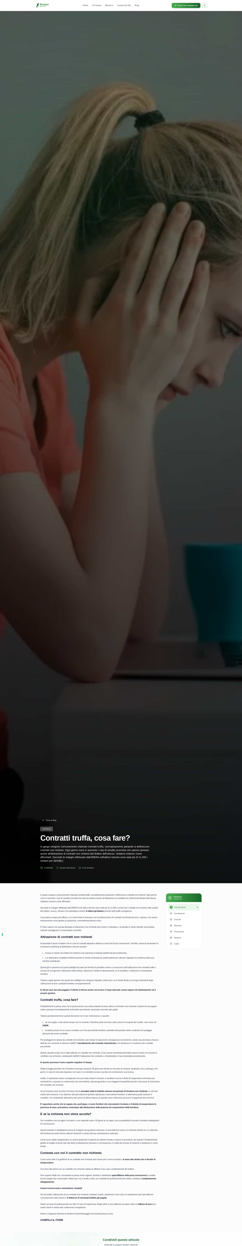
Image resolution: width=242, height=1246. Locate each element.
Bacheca (109, 5)
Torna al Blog (51, 820)
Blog (137, 5)
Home (85, 5)
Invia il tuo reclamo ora (187, 5)
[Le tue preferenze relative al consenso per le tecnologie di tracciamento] (2, 934)
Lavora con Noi (124, 5)
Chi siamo (96, 5)
